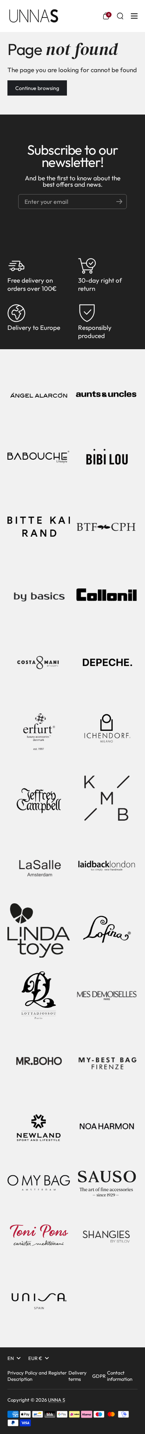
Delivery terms (77, 1376)
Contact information (119, 1376)
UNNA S (56, 1400)
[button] (106, 16)
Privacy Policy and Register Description (37, 1376)
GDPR (99, 1376)
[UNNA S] (33, 16)
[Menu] (134, 16)
